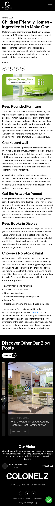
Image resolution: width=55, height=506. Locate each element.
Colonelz (35, 313)
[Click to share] (10, 68)
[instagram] (21, 493)
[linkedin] (33, 493)
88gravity (33, 503)
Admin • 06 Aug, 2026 (15, 418)
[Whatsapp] (48, 499)
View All (7, 355)
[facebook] (27, 493)
